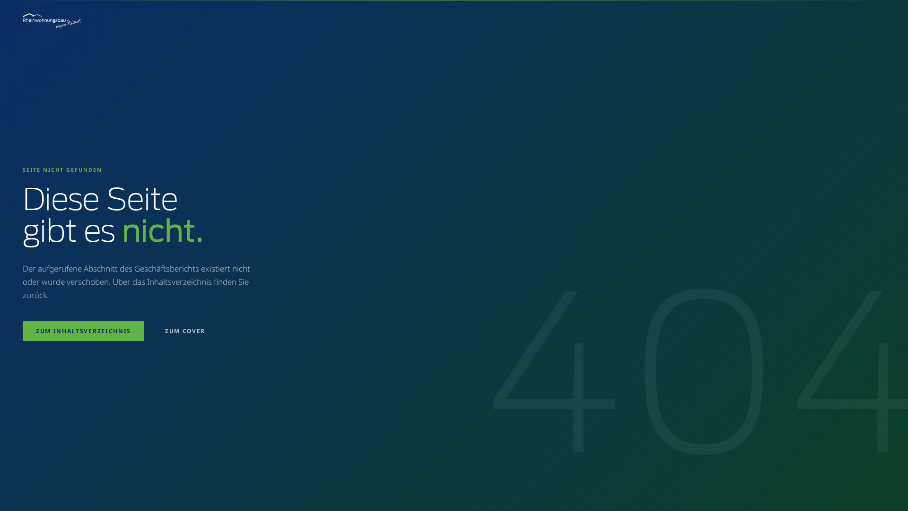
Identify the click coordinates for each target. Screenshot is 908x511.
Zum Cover (185, 331)
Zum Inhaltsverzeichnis (83, 331)
